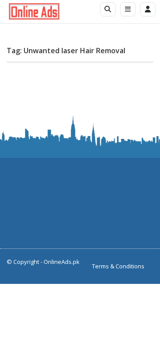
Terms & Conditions (118, 266)
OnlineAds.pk (62, 262)
